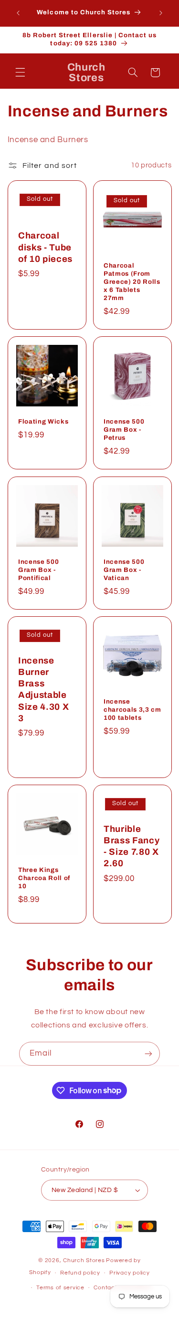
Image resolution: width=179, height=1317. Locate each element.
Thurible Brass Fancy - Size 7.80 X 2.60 (131, 846)
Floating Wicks (43, 421)
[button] (20, 72)
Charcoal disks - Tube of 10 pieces (45, 247)
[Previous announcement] (18, 12)
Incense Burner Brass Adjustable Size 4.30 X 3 (43, 689)
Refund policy (80, 1273)
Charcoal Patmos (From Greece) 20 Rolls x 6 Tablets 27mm (132, 281)
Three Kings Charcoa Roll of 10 (44, 878)
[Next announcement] (160, 12)
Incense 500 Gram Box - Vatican (124, 569)
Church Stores (84, 1260)
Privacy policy (129, 1273)
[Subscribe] (148, 1053)
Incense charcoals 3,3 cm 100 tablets (132, 709)
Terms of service (60, 1287)
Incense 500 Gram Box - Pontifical (38, 569)
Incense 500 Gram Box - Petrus (124, 430)
